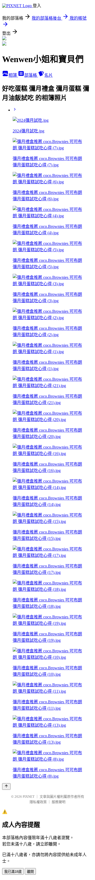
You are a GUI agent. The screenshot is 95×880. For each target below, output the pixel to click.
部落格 (31, 75)
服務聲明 (58, 802)
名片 (48, 75)
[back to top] (6, 786)
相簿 (13, 75)
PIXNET (29, 797)
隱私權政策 (38, 802)
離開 (30, 872)
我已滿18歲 (13, 872)
